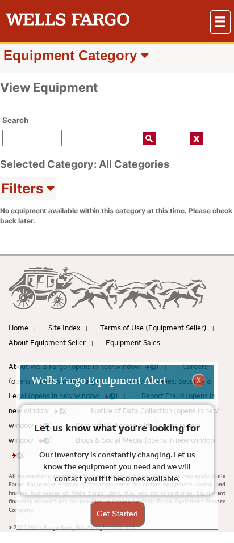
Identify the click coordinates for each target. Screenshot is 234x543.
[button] (220, 22)
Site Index (64, 327)
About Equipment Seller (47, 342)
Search (15, 120)
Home (18, 327)
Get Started (117, 513)
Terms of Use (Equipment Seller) (153, 327)
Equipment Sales (133, 342)
